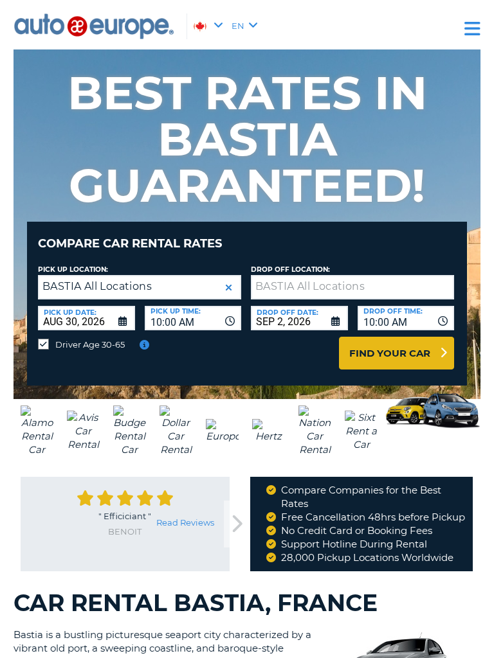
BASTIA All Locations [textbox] (97, 286)
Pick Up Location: (73, 269)
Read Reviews (185, 522)
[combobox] (193, 318)
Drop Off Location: (290, 269)
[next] (237, 524)
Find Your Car (389, 353)
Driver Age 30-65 (90, 344)
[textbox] (352, 287)
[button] (229, 288)
